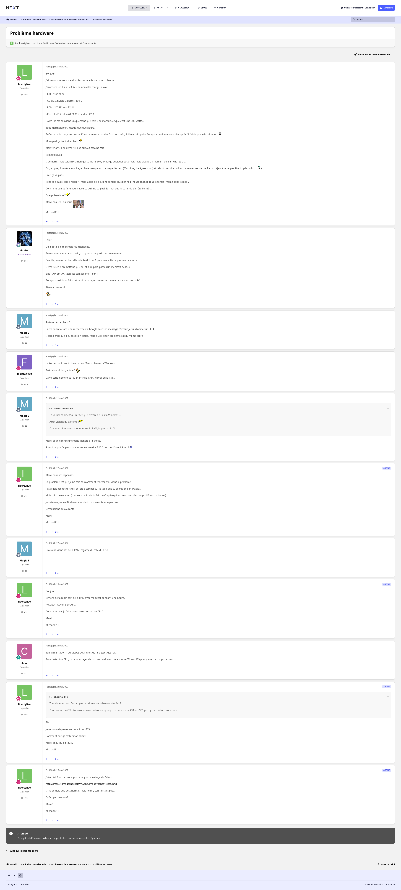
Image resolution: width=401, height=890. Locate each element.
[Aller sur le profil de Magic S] (24, 321)
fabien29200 (24, 374)
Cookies (25, 884)
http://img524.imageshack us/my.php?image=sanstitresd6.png (81, 784)
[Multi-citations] (47, 221)
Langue (12, 884)
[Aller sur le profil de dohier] (24, 238)
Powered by (380, 884)
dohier (24, 250)
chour (24, 663)
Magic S (24, 333)
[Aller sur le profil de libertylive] (11, 43)
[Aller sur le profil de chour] (24, 651)
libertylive (24, 43)
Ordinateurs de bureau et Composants (75, 43)
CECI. (151, 329)
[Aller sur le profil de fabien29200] (24, 362)
